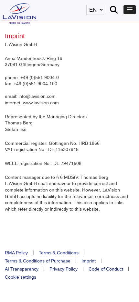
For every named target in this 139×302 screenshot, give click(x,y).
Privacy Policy (63, 269)
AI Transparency (21, 269)
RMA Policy (16, 252)
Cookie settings (20, 277)
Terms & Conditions (59, 252)
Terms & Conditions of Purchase (37, 260)
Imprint (88, 260)
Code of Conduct (106, 269)
